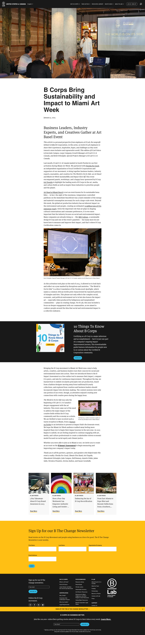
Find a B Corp (62, 584)
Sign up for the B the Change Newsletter (72, 609)
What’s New (108, 4)
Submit (32, 566)
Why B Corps (74, 4)
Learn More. (106, 619)
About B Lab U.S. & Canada (96, 582)
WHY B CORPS (63, 579)
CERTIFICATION (63, 593)
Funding (93, 588)
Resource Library (97, 4)
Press (93, 598)
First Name (32, 545)
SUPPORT (94, 603)
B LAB (93, 579)
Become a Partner (96, 593)
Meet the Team (95, 586)
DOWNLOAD (78, 358)
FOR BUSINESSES (81, 579)
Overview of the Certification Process (64, 598)
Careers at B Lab (96, 596)
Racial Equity (79, 584)
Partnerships (95, 591)
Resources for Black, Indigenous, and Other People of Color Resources (82, 596)
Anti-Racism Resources (81, 592)
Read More (33, 511)
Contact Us (94, 605)
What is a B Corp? (63, 582)
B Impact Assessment (67, 445)
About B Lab (118, 4)
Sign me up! (33, 591)
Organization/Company (95, 545)
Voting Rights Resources (82, 600)
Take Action (85, 4)
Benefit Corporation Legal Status (82, 603)
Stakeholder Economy (81, 589)
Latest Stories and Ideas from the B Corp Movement (66, 587)
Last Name (62, 545)
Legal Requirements (64, 604)
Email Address (33, 555)
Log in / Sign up (131, 4)
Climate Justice (79, 587)
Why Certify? (62, 595)
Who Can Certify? (63, 602)
